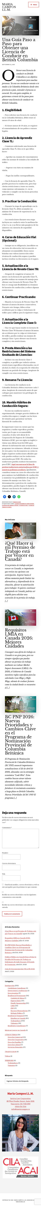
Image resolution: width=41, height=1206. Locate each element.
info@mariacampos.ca (20, 1109)
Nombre (5, 853)
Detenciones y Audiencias (17, 991)
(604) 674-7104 (20, 1107)
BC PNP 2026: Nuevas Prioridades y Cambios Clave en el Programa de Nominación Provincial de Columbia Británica (20, 734)
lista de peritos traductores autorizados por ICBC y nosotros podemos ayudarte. (20, 467)
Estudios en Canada (18, 1018)
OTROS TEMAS (11, 1035)
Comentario (7, 827)
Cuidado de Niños (17, 998)
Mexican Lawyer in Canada (15, 1030)
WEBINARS (9, 1060)
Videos (7, 1056)
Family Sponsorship (18, 1003)
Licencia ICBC (23, 505)
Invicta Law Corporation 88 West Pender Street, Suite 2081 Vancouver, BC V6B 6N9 (20, 1101)
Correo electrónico (9, 863)
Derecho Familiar (14, 1042)
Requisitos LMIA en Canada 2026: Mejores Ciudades (19, 638)
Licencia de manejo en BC (10, 505)
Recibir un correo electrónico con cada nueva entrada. (18, 906)
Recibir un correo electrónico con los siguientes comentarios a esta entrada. (19, 896)
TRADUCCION (17, 502)
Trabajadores (16, 1021)
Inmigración (9, 985)
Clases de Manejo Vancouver (24, 503)
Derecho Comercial (15, 1037)
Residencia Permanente (17, 996)
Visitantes (14, 1023)
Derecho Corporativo (16, 1040)
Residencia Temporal (16, 1016)
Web (3, 874)
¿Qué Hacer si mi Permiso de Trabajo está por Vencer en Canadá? (20, 551)
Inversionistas (13, 993)
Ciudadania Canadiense (17, 988)
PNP (12, 1008)
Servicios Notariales (15, 1047)
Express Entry (16, 1001)
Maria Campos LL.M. (9, 7)
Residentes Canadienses (17, 1026)
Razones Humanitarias (19, 1011)
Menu (35, 5)
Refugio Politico (17, 1013)
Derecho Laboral (14, 1045)
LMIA (13, 1006)
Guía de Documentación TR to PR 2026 (20, 969)
